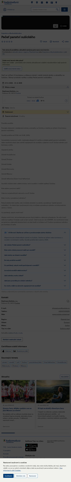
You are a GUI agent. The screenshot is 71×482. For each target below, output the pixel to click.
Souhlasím (8, 476)
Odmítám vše (20, 476)
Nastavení (32, 476)
